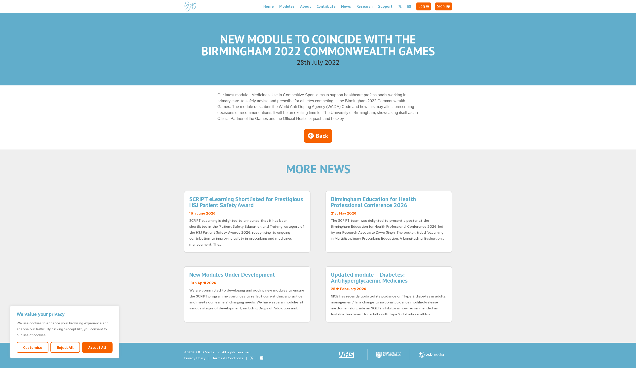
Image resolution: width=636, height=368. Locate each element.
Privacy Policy (194, 358)
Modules (287, 6)
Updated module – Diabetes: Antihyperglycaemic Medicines (369, 277)
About (305, 6)
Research (365, 6)
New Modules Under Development (232, 274)
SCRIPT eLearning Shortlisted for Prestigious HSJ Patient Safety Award (246, 202)
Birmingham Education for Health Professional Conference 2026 (373, 202)
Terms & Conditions (227, 358)
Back (322, 136)
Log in (423, 5)
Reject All (65, 347)
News (346, 6)
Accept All (97, 347)
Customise (32, 347)
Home (268, 6)
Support (385, 6)
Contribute (326, 6)
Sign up (443, 5)
